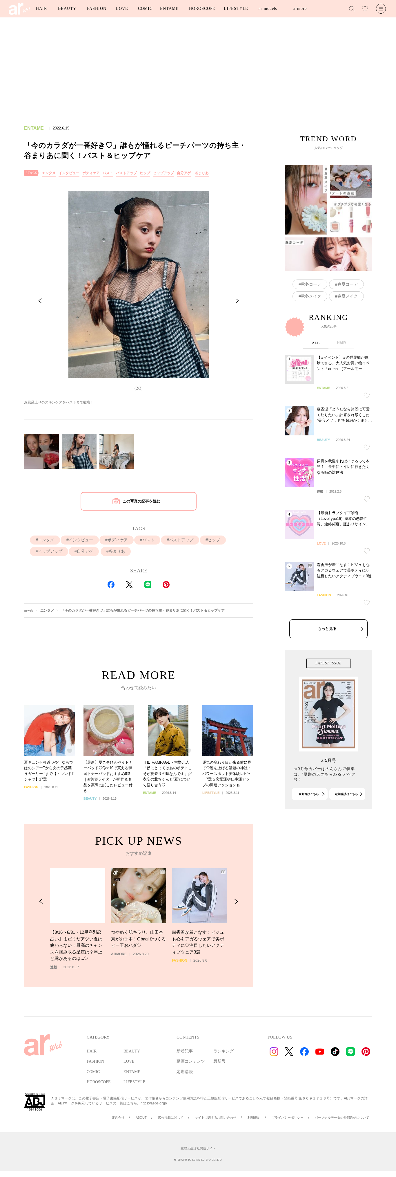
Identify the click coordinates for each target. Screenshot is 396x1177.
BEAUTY (67, 8)
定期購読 (185, 1072)
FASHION (96, 8)
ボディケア (91, 173)
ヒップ (145, 173)
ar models (268, 8)
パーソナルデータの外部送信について (342, 1117)
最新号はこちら (309, 794)
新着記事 (185, 1051)
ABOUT (141, 1117)
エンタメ (49, 173)
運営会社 (118, 1117)
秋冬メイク (311, 296)
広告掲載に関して (171, 1117)
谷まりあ (202, 173)
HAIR (41, 8)
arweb (28, 610)
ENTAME (169, 8)
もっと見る (327, 628)
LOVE (122, 8)
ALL (316, 343)
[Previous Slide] (40, 301)
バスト (108, 173)
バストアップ (126, 173)
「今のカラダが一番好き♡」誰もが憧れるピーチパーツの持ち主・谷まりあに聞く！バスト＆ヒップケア (143, 610)
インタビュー (69, 173)
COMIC (145, 8)
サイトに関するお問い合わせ (215, 1117)
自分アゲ (184, 173)
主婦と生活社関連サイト (198, 1148)
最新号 (219, 1061)
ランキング (223, 1051)
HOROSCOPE (202, 8)
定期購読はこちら (346, 794)
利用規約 (254, 1117)
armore (299, 8)
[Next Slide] (237, 301)
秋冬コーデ (311, 284)
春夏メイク (347, 296)
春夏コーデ (347, 284)
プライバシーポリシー (288, 1117)
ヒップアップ (163, 173)
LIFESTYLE (236, 8)
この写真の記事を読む (141, 501)
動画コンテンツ (191, 1061)
